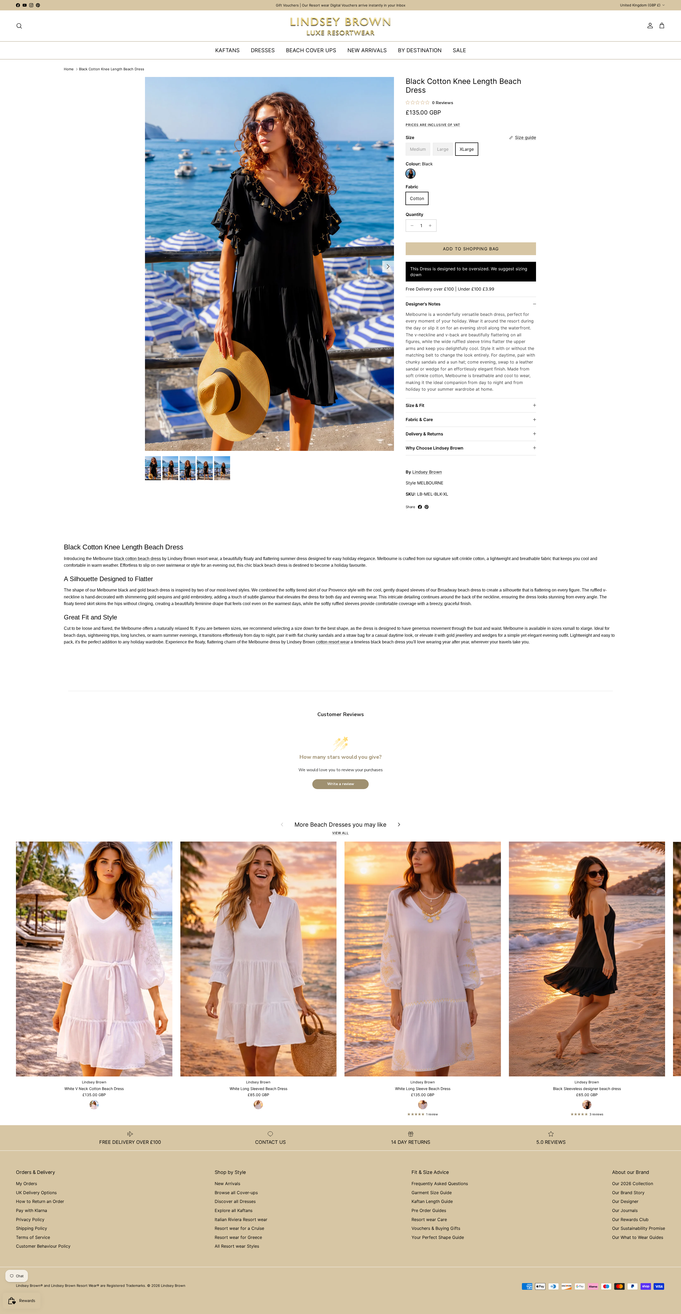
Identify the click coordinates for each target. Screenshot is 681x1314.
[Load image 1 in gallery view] (269, 264)
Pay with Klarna (31, 1210)
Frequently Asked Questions (440, 1183)
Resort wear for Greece (238, 1237)
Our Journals (625, 1210)
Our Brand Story (628, 1192)
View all (340, 833)
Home (69, 69)
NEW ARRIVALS (367, 50)
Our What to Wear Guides (637, 1237)
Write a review (340, 783)
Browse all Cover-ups (236, 1192)
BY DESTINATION (420, 50)
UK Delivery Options (36, 1192)
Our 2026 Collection (632, 1183)
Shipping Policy (31, 1228)
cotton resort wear (333, 642)
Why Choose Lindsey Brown (434, 448)
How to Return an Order (40, 1201)
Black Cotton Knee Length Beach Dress (111, 69)
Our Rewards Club (630, 1219)
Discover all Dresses (235, 1201)
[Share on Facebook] (420, 507)
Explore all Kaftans (233, 1210)
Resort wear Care (429, 1219)
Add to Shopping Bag (471, 248)
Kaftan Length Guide (432, 1201)
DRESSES (263, 50)
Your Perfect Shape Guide (438, 1237)
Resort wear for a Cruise (239, 1228)
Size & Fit (415, 405)
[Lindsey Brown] (340, 26)
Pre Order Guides (429, 1210)
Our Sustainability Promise (638, 1228)
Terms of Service (33, 1237)
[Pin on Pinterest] (427, 507)
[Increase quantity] (431, 225)
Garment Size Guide (432, 1192)
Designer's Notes (423, 304)
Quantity (414, 214)
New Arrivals (227, 1183)
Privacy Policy (30, 1219)
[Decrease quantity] (410, 225)
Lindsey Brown (427, 472)
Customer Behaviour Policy (43, 1246)
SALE (459, 50)
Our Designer (625, 1201)
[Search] (19, 26)
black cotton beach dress (137, 558)
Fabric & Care (419, 419)
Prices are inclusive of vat (433, 125)
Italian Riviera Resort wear (241, 1219)
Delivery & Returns (424, 433)
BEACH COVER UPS (311, 50)
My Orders (26, 1183)
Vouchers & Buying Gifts (436, 1228)
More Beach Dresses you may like (340, 824)
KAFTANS (227, 50)
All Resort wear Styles (237, 1246)
